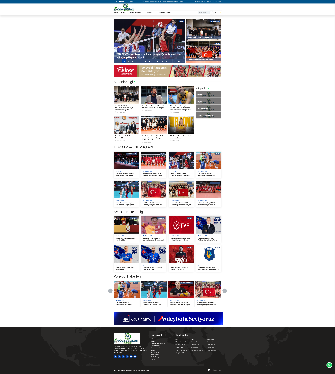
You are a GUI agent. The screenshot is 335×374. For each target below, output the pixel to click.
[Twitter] (119, 356)
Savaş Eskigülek (211, 350)
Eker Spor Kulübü (165, 13)
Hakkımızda (154, 339)
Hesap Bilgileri (155, 354)
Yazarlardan (194, 347)
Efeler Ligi (194, 342)
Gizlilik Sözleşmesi (156, 357)
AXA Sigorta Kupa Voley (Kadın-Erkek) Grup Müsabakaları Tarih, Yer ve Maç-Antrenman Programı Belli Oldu (186, 1)
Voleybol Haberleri (135, 13)
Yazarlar (153, 350)
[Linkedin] (127, 356)
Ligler (123, 13)
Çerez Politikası (155, 345)
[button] (116, 61)
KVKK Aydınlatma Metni (158, 343)
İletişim (153, 359)
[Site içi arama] (211, 12)
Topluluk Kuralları (156, 348)
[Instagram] (123, 356)
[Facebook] (115, 356)
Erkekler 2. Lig (179, 347)
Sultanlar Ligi (210, 339)
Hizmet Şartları (155, 352)
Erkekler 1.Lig (195, 344)
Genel (116, 13)
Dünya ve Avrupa (180, 344)
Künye (152, 341)
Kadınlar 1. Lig (211, 342)
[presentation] (116, 40)
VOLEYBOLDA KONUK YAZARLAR (181, 350)
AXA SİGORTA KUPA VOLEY (197, 350)
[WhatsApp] (329, 365)
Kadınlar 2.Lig (211, 344)
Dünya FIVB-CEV (149, 13)
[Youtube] (131, 356)
